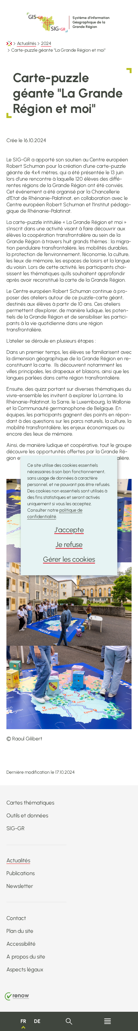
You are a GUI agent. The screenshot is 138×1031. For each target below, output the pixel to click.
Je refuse (69, 544)
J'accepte (69, 529)
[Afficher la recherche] (69, 1021)
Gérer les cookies (69, 559)
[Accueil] (9, 43)
